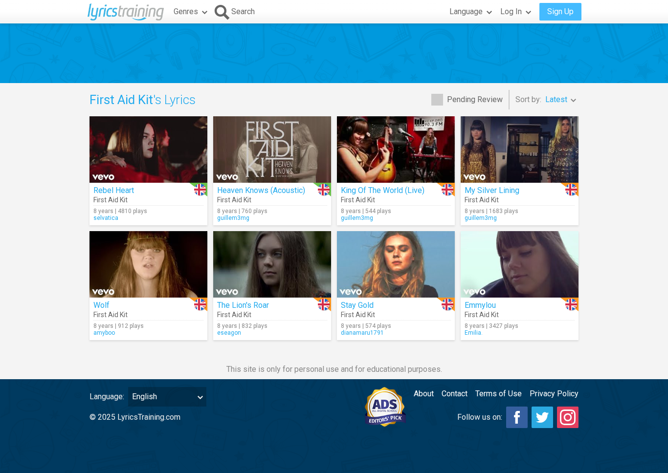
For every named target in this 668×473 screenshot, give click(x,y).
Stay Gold (357, 305)
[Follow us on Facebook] (517, 417)
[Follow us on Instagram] (568, 417)
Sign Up (560, 11)
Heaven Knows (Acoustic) (261, 190)
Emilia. (474, 332)
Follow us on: (479, 417)
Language (466, 11)
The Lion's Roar (243, 305)
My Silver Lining (492, 190)
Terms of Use (498, 393)
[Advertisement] (334, 53)
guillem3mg (233, 218)
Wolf (101, 305)
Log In (511, 11)
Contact (455, 393)
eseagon (229, 332)
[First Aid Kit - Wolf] (148, 264)
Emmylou (480, 305)
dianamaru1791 (362, 332)
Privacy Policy (554, 393)
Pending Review (475, 99)
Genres (186, 11)
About (424, 393)
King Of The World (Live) (382, 190)
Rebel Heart (113, 190)
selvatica (105, 218)
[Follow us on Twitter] (542, 417)
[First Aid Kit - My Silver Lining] (520, 149)
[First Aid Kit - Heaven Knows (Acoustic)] (272, 149)
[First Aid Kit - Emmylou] (520, 264)
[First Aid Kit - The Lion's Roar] (272, 264)
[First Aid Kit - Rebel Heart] (148, 149)
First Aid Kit (110, 200)
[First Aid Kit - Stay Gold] (396, 264)
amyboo (104, 332)
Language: (106, 396)
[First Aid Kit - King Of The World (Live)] (396, 149)
